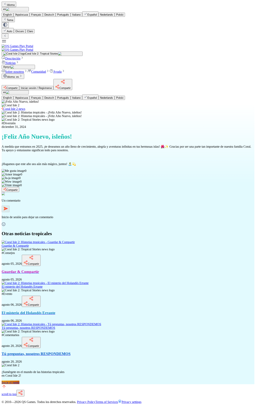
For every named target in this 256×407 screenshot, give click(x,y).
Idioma (11, 4)
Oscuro (19, 31)
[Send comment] (6, 209)
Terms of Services (106, 402)
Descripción (12, 58)
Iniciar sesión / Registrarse (36, 88)
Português (63, 14)
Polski (119, 14)
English (7, 14)
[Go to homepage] (128, 47)
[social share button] (20, 393)
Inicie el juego (10, 382)
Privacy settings (131, 402)
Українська (21, 14)
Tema (10, 20)
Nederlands (106, 14)
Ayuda (57, 71)
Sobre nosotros (14, 71)
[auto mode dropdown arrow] (5, 25)
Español (92, 14)
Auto (9, 31)
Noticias (10, 63)
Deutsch (49, 14)
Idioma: (13, 76)
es (4, 9)
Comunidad (38, 71)
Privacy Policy (86, 402)
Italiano (76, 14)
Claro (30, 31)
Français (36, 14)
